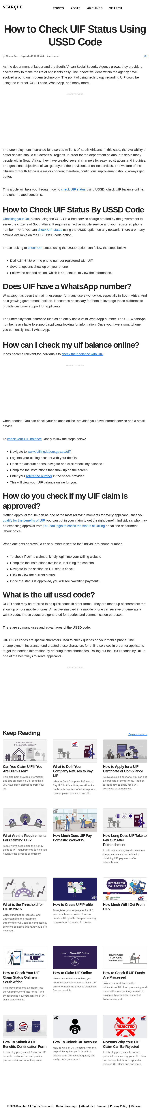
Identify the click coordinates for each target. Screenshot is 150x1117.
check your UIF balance (24, 439)
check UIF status (73, 189)
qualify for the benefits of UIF (23, 520)
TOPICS (58, 8)
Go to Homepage (66, 1106)
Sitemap (137, 1106)
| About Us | (87, 1106)
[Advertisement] (75, 121)
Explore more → (137, 734)
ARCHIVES (95, 8)
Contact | (102, 1106)
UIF (146, 56)
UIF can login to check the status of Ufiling (74, 526)
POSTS (75, 8)
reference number (39, 476)
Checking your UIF (16, 219)
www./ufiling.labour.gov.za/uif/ (49, 451)
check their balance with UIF (82, 354)
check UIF (35, 248)
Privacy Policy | (119, 1106)
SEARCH (115, 8)
